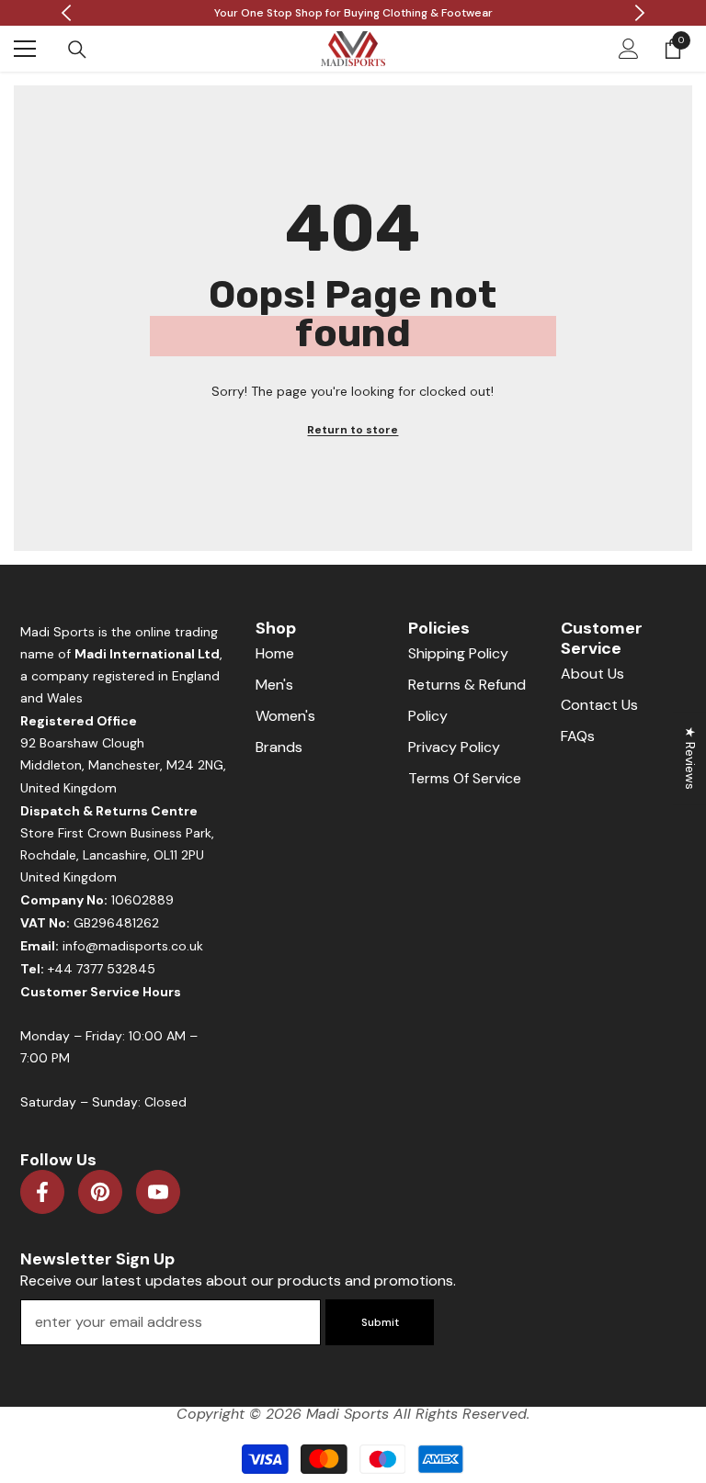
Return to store (352, 429)
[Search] (77, 50)
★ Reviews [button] (690, 758)
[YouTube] (158, 1192)
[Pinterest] (100, 1192)
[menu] (25, 49)
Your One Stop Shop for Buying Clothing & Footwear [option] (353, 13)
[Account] (629, 49)
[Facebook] (42, 1192)
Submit (380, 1322)
